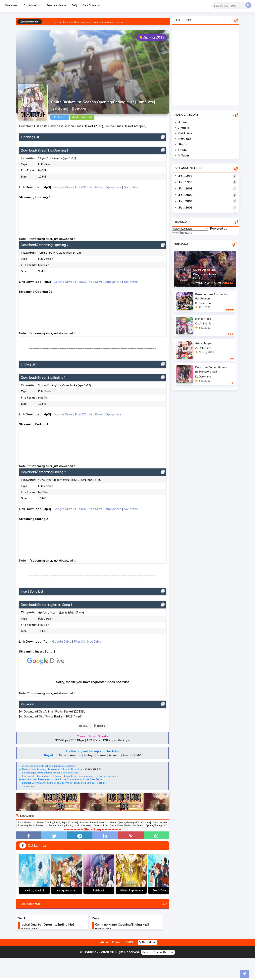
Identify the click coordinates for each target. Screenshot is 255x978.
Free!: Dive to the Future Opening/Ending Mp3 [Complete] (163, 893)
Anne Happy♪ (203, 343)
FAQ (74, 5)
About (104, 942)
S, (231, 283)
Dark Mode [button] (148, 942)
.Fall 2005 (185, 208)
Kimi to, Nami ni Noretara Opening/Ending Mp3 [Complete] (34, 893)
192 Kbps (93, 740)
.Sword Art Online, (204, 283)
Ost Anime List (32, 5)
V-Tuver (183, 155)
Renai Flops (203, 319)
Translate (185, 233)
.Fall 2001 (185, 188)
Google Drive (63, 187)
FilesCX (80, 187)
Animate (114, 755)
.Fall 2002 (185, 195)
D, (196, 376)
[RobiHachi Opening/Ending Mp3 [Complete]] (98, 874)
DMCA (130, 942)
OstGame (184, 139)
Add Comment (82, 117)
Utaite (182, 150)
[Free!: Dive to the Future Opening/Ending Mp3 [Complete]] (163, 874)
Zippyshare (113, 187)
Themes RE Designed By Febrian (158, 952)
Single (182, 144)
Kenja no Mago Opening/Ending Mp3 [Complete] (122, 926)
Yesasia (101, 755)
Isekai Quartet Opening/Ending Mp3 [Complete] (48, 926)
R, (210, 323)
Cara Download (92, 5)
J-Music (183, 128)
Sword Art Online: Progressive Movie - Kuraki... (206, 274)
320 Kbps (62, 740)
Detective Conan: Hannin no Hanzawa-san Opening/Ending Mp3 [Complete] (85, 22)
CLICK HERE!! (93, 769)
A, (196, 348)
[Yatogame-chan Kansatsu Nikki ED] (66, 874)
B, (196, 303)
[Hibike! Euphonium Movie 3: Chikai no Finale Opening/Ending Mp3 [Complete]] (131, 874)
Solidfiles (131, 187)
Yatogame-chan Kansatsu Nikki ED (66, 893)
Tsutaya (88, 755)
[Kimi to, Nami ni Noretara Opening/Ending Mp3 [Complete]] (34, 874)
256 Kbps (77, 740)
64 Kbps (124, 740)
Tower (127, 755)
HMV (137, 755)
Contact (117, 942)
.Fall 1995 (185, 176)
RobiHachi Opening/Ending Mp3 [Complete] (99, 893)
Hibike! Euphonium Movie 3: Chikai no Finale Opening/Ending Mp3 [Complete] (131, 893)
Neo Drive (95, 187)
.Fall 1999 (185, 182)
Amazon (75, 755)
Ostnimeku (11, 5)
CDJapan (62, 755)
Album (182, 122)
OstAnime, (223, 283)
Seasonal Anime (56, 5)
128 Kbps (109, 740)
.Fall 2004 (185, 201)
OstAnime (185, 133)
